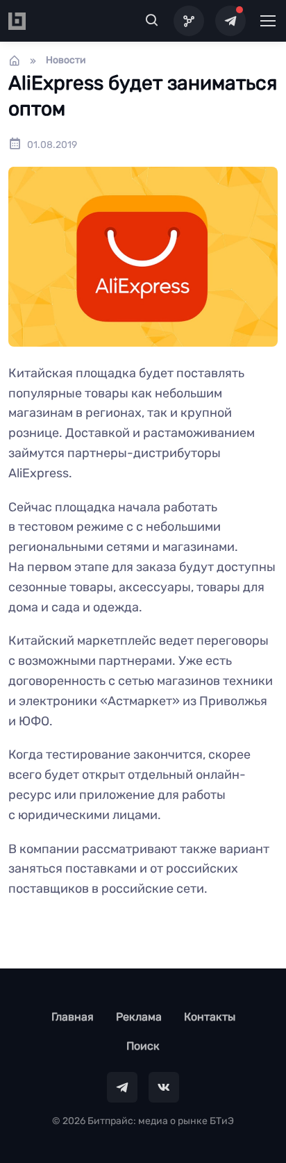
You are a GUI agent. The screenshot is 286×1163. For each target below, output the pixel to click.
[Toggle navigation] (267, 20)
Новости (66, 60)
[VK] (164, 1087)
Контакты (209, 1016)
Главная (72, 1016)
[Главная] (14, 60)
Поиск (143, 1046)
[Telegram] (230, 21)
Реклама (139, 1016)
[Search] (152, 20)
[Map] (189, 21)
